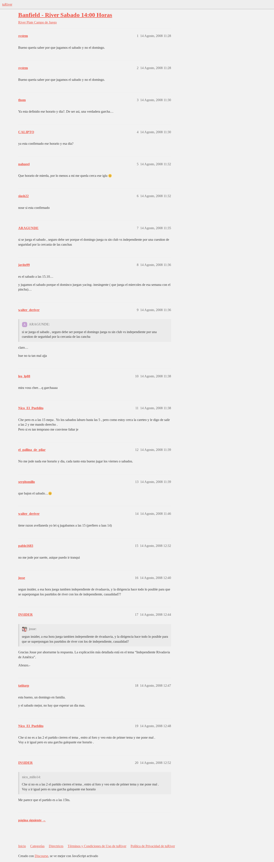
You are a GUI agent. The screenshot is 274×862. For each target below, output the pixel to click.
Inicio (22, 846)
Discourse (41, 856)
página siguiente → (32, 820)
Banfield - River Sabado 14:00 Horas (65, 15)
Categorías (37, 846)
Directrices (56, 846)
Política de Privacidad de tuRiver (153, 846)
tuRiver (7, 4)
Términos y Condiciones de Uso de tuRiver (97, 846)
